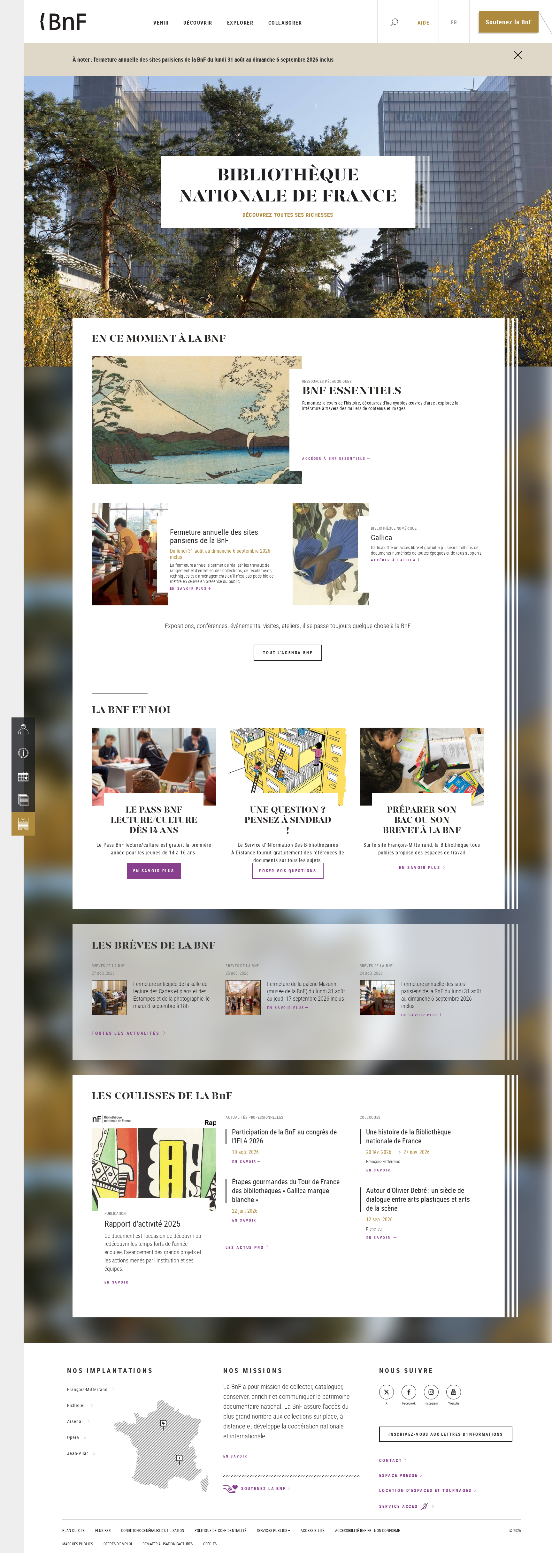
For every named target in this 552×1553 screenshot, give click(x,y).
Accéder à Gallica (393, 559)
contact (390, 1460)
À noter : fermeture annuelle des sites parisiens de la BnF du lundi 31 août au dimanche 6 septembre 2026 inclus (203, 59)
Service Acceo (399, 1507)
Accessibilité (313, 1530)
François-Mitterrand (87, 1389)
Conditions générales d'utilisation (152, 1530)
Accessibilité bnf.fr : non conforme (367, 1530)
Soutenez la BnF (509, 22)
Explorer (240, 22)
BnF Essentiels (352, 391)
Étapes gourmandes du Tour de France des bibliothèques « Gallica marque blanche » (286, 1190)
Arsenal (75, 1421)
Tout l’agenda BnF (288, 652)
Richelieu (76, 1405)
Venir (161, 22)
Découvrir (197, 22)
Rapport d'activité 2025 (142, 1223)
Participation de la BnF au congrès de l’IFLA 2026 (284, 1136)
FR (454, 22)
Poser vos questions (288, 871)
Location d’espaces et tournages (425, 1490)
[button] (23, 753)
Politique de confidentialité (220, 1530)
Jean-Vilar (77, 1453)
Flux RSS (103, 1530)
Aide (423, 22)
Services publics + (273, 1530)
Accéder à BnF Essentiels (334, 458)
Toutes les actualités (126, 1033)
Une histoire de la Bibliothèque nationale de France (408, 1136)
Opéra (73, 1437)
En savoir (116, 1282)
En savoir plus (188, 588)
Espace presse (398, 1475)
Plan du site (73, 1530)
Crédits (210, 1543)
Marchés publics (77, 1543)
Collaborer (285, 22)
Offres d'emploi (117, 1543)
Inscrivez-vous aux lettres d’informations (445, 1434)
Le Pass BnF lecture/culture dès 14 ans (154, 820)
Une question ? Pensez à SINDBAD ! (287, 820)
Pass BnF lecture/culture (131, 844)
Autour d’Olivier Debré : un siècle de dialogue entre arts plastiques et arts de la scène (418, 1199)
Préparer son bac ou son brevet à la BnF (422, 820)
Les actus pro (245, 1247)
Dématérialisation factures (167, 1543)
